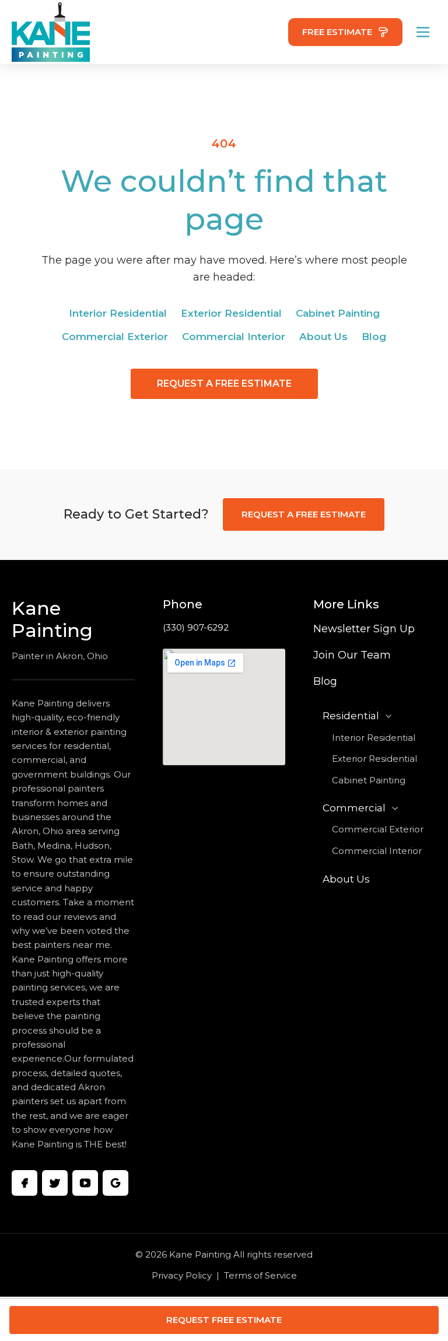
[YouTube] (85, 1183)
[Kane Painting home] (51, 32)
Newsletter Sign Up (364, 628)
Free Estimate (337, 31)
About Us (323, 336)
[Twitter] (55, 1183)
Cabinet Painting (338, 313)
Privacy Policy (182, 1275)
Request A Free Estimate (224, 383)
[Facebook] (24, 1183)
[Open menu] (423, 32)
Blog (374, 336)
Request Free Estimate (224, 1319)
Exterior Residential (231, 313)
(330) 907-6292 (196, 627)
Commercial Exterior (115, 336)
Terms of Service (260, 1275)
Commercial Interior (233, 336)
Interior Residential (118, 313)
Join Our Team (352, 655)
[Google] (115, 1183)
